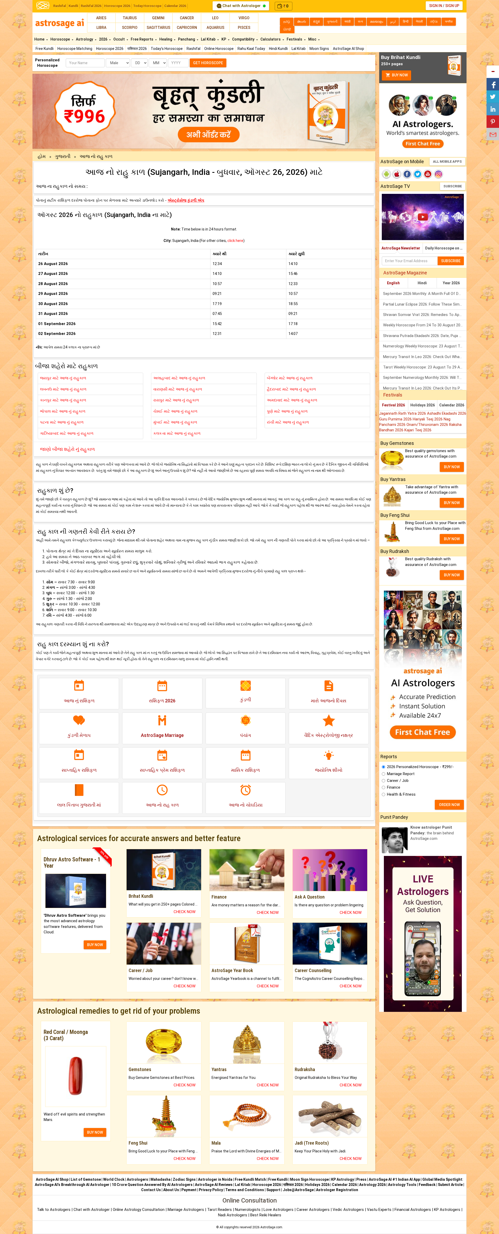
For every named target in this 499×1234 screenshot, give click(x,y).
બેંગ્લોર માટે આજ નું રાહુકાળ (290, 378)
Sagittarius (158, 27)
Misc (312, 39)
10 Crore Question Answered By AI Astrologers (152, 1185)
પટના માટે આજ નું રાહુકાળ (62, 422)
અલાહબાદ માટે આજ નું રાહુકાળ (179, 378)
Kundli (73, 6)
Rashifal (59, 6)
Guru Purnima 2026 (396, 419)
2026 (103, 39)
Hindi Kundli (278, 49)
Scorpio (129, 27)
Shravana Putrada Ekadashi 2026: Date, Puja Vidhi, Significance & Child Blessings (425, 335)
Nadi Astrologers (232, 1215)
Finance (393, 787)
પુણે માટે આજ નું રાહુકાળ (287, 411)
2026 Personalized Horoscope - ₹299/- (420, 766)
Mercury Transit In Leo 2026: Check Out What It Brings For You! (425, 356)
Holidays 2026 (422, 405)
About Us (171, 1190)
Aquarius (215, 27)
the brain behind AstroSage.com (432, 833)
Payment (188, 1190)
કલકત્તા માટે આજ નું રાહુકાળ (177, 433)
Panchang (187, 39)
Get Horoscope (208, 63)
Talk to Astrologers (53, 1209)
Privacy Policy (211, 1190)
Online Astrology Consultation (139, 1209)
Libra (101, 27)
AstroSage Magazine (405, 272)
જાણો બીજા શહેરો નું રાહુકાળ (67, 449)
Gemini (158, 18)
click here (235, 241)
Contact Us (151, 1190)
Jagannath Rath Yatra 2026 (403, 413)
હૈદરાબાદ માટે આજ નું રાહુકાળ (291, 389)
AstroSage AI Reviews (214, 1185)
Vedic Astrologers (348, 1209)
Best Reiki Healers (265, 1215)
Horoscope (60, 39)
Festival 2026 (393, 405)
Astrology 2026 (372, 1185)
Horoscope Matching (74, 49)
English (393, 283)
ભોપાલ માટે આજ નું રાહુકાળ (63, 411)
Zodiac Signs (184, 1179)
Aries (101, 18)
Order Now (449, 805)
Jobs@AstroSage (298, 1190)
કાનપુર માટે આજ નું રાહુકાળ (63, 400)
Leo (215, 18)
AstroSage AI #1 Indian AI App (394, 1179)
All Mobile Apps (447, 161)
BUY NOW (95, 945)
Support (273, 1190)
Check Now (184, 911)
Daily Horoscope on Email (446, 248)
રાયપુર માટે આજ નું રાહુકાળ (176, 400)
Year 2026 (451, 283)
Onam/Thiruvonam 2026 (427, 424)
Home (39, 39)
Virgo (244, 18)
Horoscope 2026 (117, 6)
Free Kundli (45, 49)
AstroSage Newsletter (401, 248)
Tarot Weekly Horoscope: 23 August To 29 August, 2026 (425, 367)
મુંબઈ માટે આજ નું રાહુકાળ (175, 422)
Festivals (295, 39)
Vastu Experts (379, 1209)
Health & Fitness (401, 794)
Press (361, 1179)
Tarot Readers (220, 1209)
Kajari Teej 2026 (417, 430)
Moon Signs (319, 49)
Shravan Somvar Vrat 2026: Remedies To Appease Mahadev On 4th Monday (425, 314)
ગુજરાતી (62, 156)
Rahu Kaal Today (251, 49)
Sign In (435, 6)
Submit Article (450, 1185)
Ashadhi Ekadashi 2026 (446, 413)
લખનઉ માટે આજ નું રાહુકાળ (63, 389)
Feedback (427, 1185)
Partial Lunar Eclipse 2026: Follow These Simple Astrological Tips (425, 304)
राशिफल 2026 (137, 49)
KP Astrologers (447, 1209)
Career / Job (398, 780)
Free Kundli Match (250, 1179)
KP (224, 39)
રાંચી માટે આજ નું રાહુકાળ (288, 422)
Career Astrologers (313, 1209)
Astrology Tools (402, 1185)
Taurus (130, 18)
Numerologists (248, 1209)
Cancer (187, 18)
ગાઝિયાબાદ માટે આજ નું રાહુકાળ (67, 433)
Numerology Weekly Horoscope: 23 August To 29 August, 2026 (425, 346)
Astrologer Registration (337, 1190)
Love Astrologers (278, 1209)
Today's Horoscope (167, 49)
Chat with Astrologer (241, 5)
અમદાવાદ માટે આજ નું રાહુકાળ (292, 400)
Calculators (270, 39)
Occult (119, 39)
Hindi (422, 283)
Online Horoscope (219, 49)
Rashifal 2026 (91, 6)
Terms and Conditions (244, 1190)
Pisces (244, 27)
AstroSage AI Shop (348, 49)
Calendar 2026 (175, 6)
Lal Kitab (299, 49)
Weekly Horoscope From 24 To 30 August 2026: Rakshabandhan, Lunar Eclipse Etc (425, 325)
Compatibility (243, 39)
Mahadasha (160, 1179)
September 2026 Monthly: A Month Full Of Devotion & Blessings (425, 293)
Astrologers (137, 1179)
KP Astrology (342, 1179)
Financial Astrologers (413, 1209)
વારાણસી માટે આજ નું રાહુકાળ (177, 389)
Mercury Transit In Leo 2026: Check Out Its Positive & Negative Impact (425, 388)
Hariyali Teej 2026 (428, 419)
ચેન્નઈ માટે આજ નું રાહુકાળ (175, 411)
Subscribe (452, 186)
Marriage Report (401, 773)
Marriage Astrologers (186, 1209)
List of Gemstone (86, 1179)
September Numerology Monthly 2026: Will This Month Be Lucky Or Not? (425, 377)
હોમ (42, 156)
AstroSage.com (271, 1227)
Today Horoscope (147, 6)
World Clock (113, 1179)
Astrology (85, 39)
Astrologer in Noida (215, 1179)
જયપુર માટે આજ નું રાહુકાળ (63, 378)
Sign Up (452, 6)
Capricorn (187, 27)
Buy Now (399, 75)
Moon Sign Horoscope (309, 1179)
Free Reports (142, 39)
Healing (166, 39)
